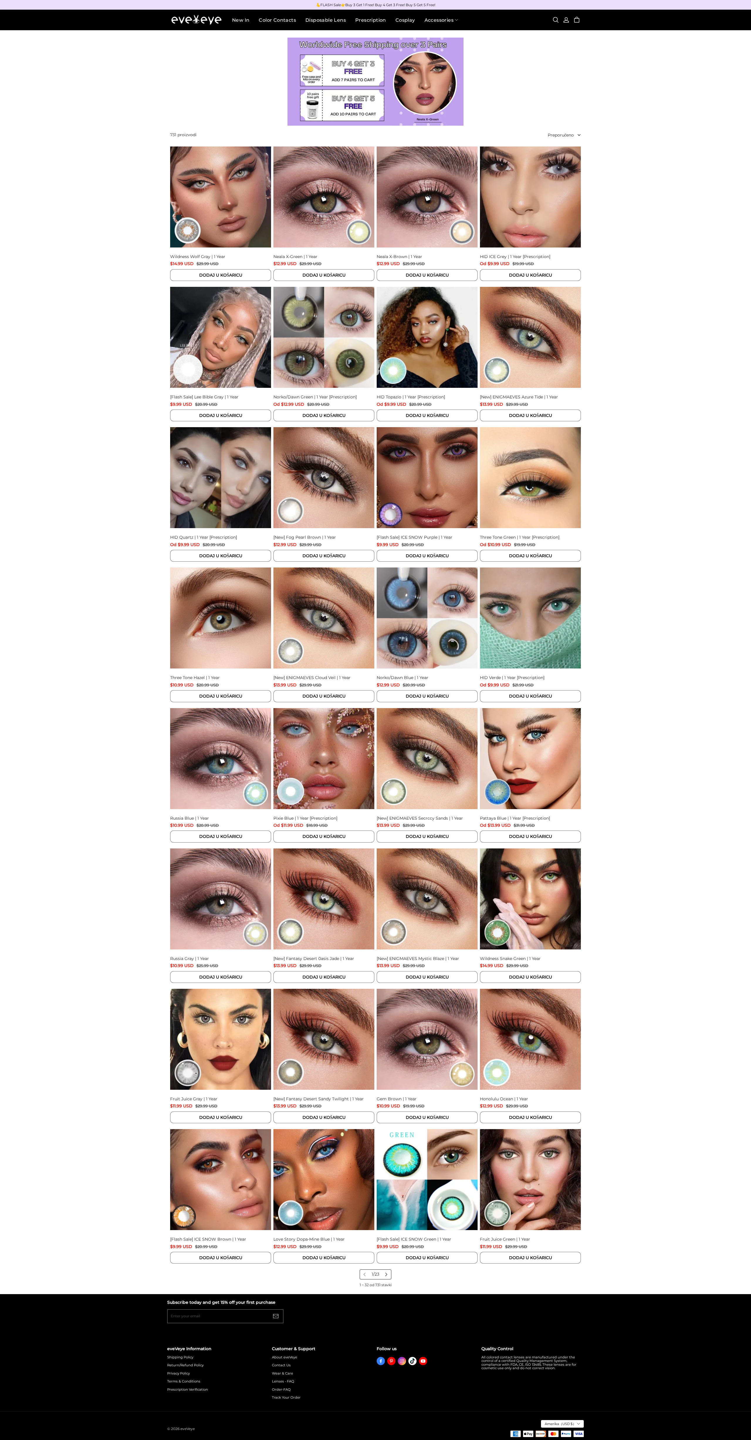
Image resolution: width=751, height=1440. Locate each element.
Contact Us (281, 1365)
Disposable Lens (325, 20)
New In (240, 20)
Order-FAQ (281, 1390)
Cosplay (405, 20)
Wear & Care (282, 1373)
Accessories (439, 20)
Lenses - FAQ (283, 1381)
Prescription (370, 20)
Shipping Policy (180, 1357)
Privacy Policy (178, 1373)
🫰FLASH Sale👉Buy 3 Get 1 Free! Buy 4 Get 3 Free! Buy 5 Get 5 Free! (375, 5)
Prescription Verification (187, 1390)
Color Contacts (277, 20)
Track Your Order (286, 1397)
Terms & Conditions (183, 1381)
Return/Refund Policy (185, 1365)
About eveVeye (284, 1357)
